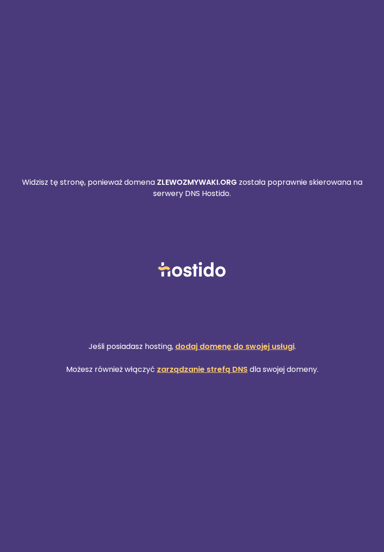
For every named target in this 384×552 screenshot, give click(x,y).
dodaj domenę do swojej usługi (235, 346)
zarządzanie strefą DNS (202, 369)
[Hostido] (192, 270)
